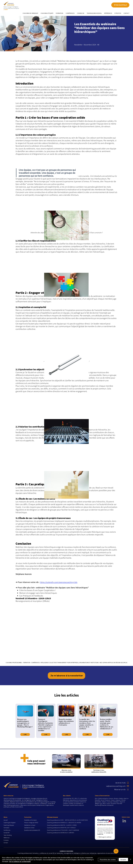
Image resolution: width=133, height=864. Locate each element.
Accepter (123, 859)
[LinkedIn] (124, 820)
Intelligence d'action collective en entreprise (11, 7)
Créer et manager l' (8, 7)
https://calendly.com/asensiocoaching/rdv (58, 582)
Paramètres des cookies (108, 859)
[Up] (116, 851)
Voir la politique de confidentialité (20, 861)
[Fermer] (130, 859)
